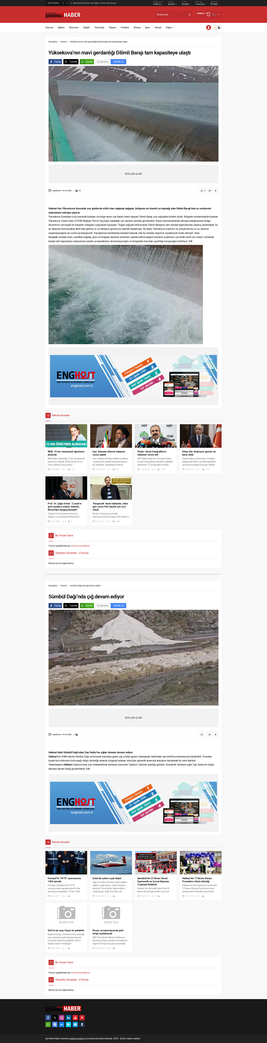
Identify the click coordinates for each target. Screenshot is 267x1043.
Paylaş (58, 61)
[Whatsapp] (48, 1024)
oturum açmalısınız (80, 546)
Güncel (63, 42)
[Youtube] (75, 1017)
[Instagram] (61, 1017)
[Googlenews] (54, 1024)
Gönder (89, 61)
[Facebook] (48, 1017)
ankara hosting (77, 1038)
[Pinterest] (82, 1017)
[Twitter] (54, 1017)
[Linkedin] (68, 1017)
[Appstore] (61, 1024)
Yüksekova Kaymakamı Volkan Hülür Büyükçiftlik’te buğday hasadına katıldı (106, 3)
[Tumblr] (82, 1024)
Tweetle (73, 61)
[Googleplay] (68, 1024)
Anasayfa (53, 42)
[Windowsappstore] (75, 1024)
